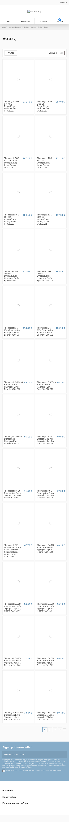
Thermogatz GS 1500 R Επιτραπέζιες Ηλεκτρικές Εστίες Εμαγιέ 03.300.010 (46, 385)
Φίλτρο (11, 53)
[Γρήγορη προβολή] (20, 98)
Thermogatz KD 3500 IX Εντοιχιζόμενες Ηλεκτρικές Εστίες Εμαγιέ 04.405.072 (12, 276)
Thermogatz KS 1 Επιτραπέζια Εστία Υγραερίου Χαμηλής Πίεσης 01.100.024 (45, 440)
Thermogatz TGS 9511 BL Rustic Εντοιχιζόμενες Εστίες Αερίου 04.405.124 (11, 163)
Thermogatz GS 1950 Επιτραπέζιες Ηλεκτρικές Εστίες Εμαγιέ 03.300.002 (45, 331)
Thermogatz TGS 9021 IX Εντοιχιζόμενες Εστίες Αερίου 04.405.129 (44, 163)
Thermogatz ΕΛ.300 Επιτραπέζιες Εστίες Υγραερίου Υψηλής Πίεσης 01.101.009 (45, 661)
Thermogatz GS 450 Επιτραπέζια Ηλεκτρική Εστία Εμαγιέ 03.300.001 (13, 440)
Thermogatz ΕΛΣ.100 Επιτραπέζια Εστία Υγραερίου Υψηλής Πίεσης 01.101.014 (13, 716)
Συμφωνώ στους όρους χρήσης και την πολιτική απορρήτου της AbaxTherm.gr (34, 770)
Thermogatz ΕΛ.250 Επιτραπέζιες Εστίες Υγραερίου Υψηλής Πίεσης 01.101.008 (13, 661)
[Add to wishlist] (16, 98)
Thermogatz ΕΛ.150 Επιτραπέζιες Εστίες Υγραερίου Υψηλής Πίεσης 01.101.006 (13, 607)
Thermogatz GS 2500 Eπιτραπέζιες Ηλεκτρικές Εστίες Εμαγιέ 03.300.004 (12, 331)
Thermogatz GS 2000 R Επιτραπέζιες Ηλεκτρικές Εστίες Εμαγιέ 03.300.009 (13, 385)
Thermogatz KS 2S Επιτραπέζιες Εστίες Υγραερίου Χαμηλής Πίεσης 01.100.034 (12, 494)
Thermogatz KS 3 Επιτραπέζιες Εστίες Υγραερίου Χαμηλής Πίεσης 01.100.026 (45, 494)
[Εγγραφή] (65, 754)
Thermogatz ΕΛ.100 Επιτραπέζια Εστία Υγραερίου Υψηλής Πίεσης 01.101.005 (45, 548)
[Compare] (18, 98)
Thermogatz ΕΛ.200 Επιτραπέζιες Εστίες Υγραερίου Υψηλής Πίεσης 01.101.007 (45, 607)
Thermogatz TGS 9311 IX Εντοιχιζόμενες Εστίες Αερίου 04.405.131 (44, 219)
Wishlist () (63, 2)
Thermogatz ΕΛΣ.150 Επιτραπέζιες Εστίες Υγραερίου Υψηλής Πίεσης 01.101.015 (46, 716)
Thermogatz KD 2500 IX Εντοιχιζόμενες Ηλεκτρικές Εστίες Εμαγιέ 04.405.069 (45, 276)
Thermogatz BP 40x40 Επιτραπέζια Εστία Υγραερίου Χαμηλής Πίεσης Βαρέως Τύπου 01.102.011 (12, 551)
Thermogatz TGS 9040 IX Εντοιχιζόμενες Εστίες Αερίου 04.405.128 (11, 219)
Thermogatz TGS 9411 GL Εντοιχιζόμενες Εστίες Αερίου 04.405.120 (44, 106)
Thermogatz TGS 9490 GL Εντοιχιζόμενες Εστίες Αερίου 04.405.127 (11, 106)
